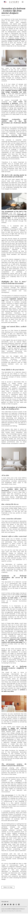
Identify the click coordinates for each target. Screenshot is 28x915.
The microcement (7, 795)
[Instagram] (16, 904)
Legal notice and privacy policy (7, 910)
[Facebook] (10, 904)
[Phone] (2, 904)
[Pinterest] (13, 904)
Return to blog (8, 887)
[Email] (5, 904)
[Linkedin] (18, 904)
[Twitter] (8, 904)
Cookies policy (18, 910)
